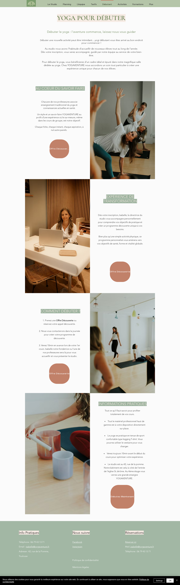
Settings (159, 580)
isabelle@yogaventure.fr (37, 546)
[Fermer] (176, 580)
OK (170, 580)
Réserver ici (130, 542)
